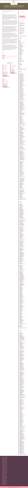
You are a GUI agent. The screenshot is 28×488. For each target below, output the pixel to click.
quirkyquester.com (21, 430)
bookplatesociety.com (21, 104)
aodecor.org (20, 308)
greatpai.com (20, 127)
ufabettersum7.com (21, 443)
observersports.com (21, 367)
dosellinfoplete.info (21, 301)
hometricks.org (21, 420)
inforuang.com (21, 265)
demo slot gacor (21, 46)
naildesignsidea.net (21, 126)
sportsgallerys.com (21, 383)
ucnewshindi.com (21, 347)
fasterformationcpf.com (22, 357)
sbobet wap (20, 52)
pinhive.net (20, 314)
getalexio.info (20, 413)
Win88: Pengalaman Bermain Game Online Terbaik (21, 26)
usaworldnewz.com (21, 75)
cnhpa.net (20, 405)
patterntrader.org (21, 404)
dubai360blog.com (21, 392)
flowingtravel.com (21, 233)
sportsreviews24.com (21, 391)
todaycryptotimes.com (21, 173)
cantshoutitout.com (21, 211)
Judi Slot (5, 53)
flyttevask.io (20, 318)
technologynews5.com (21, 171)
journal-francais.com (21, 281)
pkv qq (20, 40)
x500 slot (3, 463)
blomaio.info (20, 300)
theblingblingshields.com (22, 381)
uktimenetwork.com (21, 74)
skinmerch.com (21, 90)
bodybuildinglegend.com (22, 278)
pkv (19, 62)
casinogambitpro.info (21, 337)
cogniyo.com (20, 418)
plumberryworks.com (21, 427)
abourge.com (20, 130)
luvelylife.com (20, 266)
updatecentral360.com (21, 408)
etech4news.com (21, 143)
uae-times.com (21, 203)
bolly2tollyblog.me (21, 316)
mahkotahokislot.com (21, 394)
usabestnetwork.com (21, 354)
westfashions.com (21, 271)
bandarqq (20, 63)
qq (19, 66)
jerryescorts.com (21, 387)
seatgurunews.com (21, 109)
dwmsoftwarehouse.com (22, 141)
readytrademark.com (21, 179)
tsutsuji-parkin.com (21, 121)
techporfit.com (21, 208)
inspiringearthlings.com (21, 157)
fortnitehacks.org (21, 306)
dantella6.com (20, 228)
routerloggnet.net (21, 227)
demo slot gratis (21, 50)
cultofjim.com (20, 86)
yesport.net (20, 360)
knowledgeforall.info (21, 253)
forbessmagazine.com (21, 148)
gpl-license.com (21, 150)
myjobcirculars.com (21, 224)
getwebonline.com (21, 258)
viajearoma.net (21, 120)
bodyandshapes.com (21, 191)
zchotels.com (20, 169)
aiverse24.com (21, 186)
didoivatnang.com (21, 139)
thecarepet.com (21, 335)
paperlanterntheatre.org (21, 128)
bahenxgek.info (21, 342)
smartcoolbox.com (21, 433)
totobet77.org (20, 440)
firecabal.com (20, 147)
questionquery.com (21, 277)
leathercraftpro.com (21, 421)
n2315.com (20, 257)
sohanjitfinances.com (21, 434)
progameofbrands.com (21, 220)
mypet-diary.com (21, 268)
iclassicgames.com (21, 365)
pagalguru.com (21, 166)
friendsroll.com (21, 107)
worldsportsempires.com (22, 407)
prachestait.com (21, 288)
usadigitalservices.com (21, 255)
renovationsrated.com (21, 180)
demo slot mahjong (21, 51)
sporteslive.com (21, 380)
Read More (5, 75)
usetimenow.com (21, 247)
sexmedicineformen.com (22, 431)
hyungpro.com (21, 378)
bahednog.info (21, 341)
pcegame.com (21, 167)
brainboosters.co (21, 81)
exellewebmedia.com (21, 350)
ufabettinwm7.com (21, 444)
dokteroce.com (21, 280)
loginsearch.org (21, 307)
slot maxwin (3, 466)
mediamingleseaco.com (22, 283)
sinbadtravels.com (21, 352)
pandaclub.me (20, 317)
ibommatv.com (21, 207)
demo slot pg (3, 462)
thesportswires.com (21, 377)
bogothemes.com (21, 97)
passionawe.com (21, 425)
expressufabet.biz (21, 212)
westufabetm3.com (21, 451)
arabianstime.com (21, 134)
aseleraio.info (20, 410)
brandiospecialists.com (21, 235)
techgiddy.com (21, 345)
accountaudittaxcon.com (22, 414)
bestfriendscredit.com (21, 114)
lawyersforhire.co (21, 371)
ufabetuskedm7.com (21, 447)
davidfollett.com (21, 88)
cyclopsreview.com (21, 138)
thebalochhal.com (21, 78)
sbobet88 (4, 480)
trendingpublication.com (22, 441)
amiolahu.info (20, 293)
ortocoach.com (21, 424)
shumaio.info (20, 304)
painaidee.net (20, 375)
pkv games (20, 44)
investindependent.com (21, 158)
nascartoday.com (21, 164)
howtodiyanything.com (21, 156)
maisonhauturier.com (21, 161)
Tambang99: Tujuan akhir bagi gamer (13, 66)
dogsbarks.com (21, 140)
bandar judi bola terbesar (22, 42)
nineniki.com (20, 234)
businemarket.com (21, 372)
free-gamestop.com (21, 351)
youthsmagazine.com (21, 374)
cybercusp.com (21, 194)
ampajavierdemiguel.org (22, 80)
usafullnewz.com (21, 73)
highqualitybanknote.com (22, 154)
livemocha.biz (20, 311)
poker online (20, 56)
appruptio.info (20, 326)
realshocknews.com (21, 401)
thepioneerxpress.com (21, 213)
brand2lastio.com (21, 254)
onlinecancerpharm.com (22, 395)
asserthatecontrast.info (21, 296)
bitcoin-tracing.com (21, 190)
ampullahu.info (21, 295)
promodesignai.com (21, 183)
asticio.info (20, 411)
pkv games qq (3, 479)
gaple (19, 43)
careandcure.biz (21, 417)
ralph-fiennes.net (21, 260)
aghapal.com (20, 118)
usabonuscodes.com (21, 174)
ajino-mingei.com (21, 98)
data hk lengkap (21, 53)
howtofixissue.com (21, 214)
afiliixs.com (20, 131)
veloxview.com (21, 450)
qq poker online (5, 484)
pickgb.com (20, 402)
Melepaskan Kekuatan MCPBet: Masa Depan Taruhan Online (5, 68)
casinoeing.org (21, 310)
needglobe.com (21, 423)
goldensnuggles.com (21, 358)
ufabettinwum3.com (21, 445)
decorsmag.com (21, 217)
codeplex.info (20, 111)
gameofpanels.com (21, 245)
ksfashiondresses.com (21, 403)
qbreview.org (20, 221)
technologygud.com (21, 400)
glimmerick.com (21, 87)
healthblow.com (21, 248)
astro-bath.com (21, 117)
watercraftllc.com (21, 129)
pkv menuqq (3, 470)
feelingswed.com (21, 146)
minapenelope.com (21, 94)
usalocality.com (21, 76)
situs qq (20, 57)
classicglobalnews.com (22, 193)
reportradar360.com (21, 275)
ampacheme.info (21, 294)
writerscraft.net (21, 250)
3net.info (20, 110)
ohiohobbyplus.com (21, 96)
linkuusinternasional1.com (22, 106)
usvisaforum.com (21, 91)
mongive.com (20, 238)
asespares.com (21, 133)
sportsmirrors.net (21, 384)
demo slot (20, 47)
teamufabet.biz (21, 215)
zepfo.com (20, 170)
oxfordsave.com (21, 364)
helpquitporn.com (21, 153)
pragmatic (20, 54)
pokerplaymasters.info (21, 338)
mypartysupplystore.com (22, 84)
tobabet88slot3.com (21, 438)
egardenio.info (21, 412)
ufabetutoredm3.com (21, 448)
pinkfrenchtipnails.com (21, 382)
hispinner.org (20, 241)
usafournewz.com (21, 77)
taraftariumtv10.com (21, 276)
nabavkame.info (21, 321)
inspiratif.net (20, 205)
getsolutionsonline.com (22, 240)
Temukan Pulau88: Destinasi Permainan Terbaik (21, 33)
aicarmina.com (21, 83)
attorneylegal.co (21, 388)
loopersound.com (21, 93)
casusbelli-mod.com (21, 103)
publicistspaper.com (21, 184)
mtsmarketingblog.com (21, 284)
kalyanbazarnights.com (21, 230)
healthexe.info (20, 290)
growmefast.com (21, 393)
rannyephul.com (21, 274)
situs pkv (6, 476)
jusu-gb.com (20, 334)
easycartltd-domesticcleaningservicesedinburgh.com (22, 197)
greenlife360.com (21, 210)
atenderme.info (21, 297)
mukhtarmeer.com (21, 163)
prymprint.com (21, 415)
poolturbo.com (21, 287)
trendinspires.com (21, 273)
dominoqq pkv (20, 60)
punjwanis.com (21, 332)
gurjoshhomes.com (21, 101)
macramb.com (21, 267)
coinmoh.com (20, 137)
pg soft (6, 462)
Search (22, 11)
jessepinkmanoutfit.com (22, 355)
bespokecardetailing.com (22, 113)
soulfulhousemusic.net (21, 435)
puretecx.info (20, 291)
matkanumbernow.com (21, 223)
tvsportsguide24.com (21, 390)
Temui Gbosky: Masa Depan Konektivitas (5, 80)
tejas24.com (20, 286)
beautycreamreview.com (22, 136)
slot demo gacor (21, 49)
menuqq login (3, 457)
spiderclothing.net (21, 108)
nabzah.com (20, 237)
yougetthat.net (20, 362)
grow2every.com (21, 151)
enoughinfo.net (21, 313)
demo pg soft (3, 464)
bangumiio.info (21, 298)
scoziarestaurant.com (21, 181)
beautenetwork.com (21, 189)
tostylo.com (20, 361)
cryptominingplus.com (21, 368)
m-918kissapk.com (21, 320)
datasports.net (21, 385)
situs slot (5, 460)
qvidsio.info (20, 303)
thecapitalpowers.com (21, 437)
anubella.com (20, 187)
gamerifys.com (21, 204)
